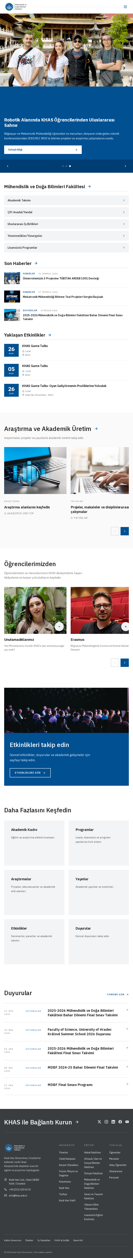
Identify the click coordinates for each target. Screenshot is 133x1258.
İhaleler (29, 1240)
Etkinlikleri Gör (28, 772)
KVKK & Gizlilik (62, 1240)
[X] (99, 1122)
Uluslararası (115, 1171)
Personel (114, 1177)
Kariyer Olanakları (68, 1165)
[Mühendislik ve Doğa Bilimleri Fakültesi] (23, 7)
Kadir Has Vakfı (67, 1200)
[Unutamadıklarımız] (35, 610)
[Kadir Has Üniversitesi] (10, 7)
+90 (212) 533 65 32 (20, 1189)
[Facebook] (120, 1122)
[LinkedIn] (113, 1122)
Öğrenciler (115, 1152)
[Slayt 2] (66, 166)
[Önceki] (7, 166)
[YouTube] (127, 1122)
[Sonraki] (125, 166)
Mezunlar (114, 1158)
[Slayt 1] (63, 166)
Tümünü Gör (116, 994)
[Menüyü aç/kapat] (125, 6)
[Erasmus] (102, 610)
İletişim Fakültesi (93, 1173)
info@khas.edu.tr (18, 1195)
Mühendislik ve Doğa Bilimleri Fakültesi (92, 1184)
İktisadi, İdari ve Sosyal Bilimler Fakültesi (93, 1163)
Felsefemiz (65, 1181)
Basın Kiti (78, 1240)
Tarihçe (63, 1194)
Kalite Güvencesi (12, 1240)
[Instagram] (106, 1122)
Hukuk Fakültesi (92, 1152)
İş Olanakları (44, 1240)
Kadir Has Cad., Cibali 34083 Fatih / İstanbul (24, 1181)
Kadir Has (64, 1188)
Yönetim (63, 1152)
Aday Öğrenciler (118, 1165)
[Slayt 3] (70, 166)
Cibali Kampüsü (67, 1158)
